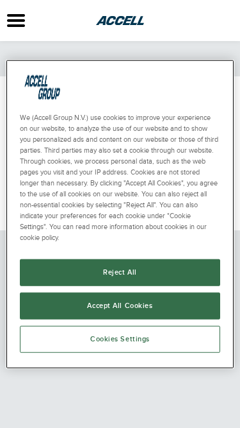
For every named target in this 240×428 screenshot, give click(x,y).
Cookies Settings (120, 339)
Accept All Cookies (119, 306)
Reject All (120, 272)
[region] (120, 214)
